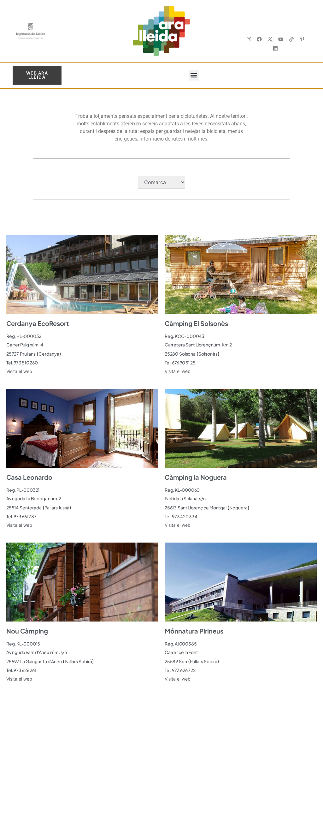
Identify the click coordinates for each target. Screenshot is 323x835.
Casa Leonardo (29, 477)
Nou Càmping (27, 631)
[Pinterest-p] (302, 39)
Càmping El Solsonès (196, 323)
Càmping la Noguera (196, 477)
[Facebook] (259, 39)
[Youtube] (280, 39)
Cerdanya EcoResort (37, 323)
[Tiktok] (291, 39)
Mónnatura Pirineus (194, 631)
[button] (194, 75)
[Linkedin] (275, 48)
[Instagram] (248, 39)
